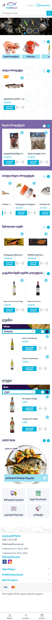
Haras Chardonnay (29, 338)
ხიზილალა (31, 56)
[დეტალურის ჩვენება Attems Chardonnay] (12, 364)
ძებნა (49, 13)
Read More (44, 478)
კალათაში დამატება (9, 107)
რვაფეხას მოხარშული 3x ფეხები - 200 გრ (13, 154)
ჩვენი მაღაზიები (38, 499)
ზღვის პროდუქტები (11, 56)
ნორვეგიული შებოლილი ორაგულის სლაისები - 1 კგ (14, 256)
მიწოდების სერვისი (14, 500)
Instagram (10, 562)
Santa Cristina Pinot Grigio (13, 301)
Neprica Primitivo (34, 301)
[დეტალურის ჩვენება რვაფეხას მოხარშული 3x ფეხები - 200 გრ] (14, 140)
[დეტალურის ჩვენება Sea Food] (11, 47)
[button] (25, 33)
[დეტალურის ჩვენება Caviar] (31, 47)
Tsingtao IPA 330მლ (30, 419)
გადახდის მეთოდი (13, 515)
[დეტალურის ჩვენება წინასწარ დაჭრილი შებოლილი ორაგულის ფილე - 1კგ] (38, 242)
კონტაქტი (38, 515)
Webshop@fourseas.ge (12, 544)
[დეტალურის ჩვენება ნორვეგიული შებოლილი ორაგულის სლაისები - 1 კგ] (14, 242)
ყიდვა (22, 78)
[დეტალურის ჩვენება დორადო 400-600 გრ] (27, 191)
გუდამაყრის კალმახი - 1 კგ (14, 99)
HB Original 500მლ (29, 399)
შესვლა (10, 618)
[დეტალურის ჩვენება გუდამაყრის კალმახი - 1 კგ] (14, 86)
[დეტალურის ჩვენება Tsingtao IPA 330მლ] (12, 424)
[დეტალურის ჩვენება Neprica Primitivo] (38, 288)
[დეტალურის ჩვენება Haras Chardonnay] (12, 344)
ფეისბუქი (4, 562)
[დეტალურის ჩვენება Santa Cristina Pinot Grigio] (14, 288)
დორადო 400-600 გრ (25, 204)
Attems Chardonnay (30, 359)
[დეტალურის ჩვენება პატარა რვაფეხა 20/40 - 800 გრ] (38, 140)
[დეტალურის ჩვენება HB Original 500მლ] (12, 404)
